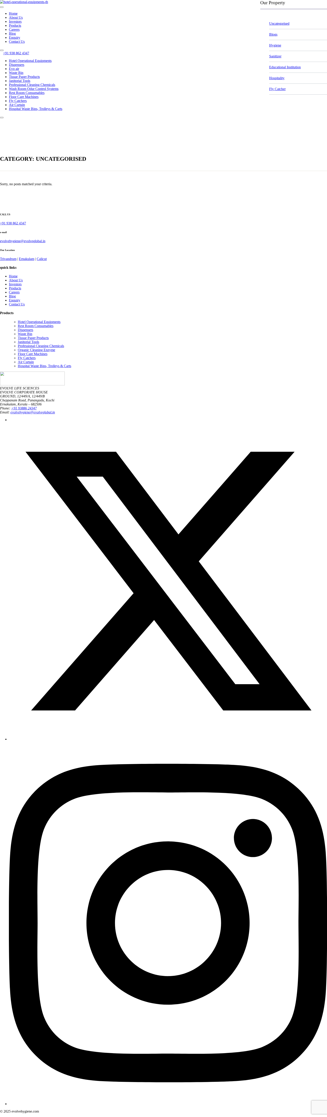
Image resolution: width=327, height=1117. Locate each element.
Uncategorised (279, 23)
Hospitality (277, 78)
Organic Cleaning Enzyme (36, 350)
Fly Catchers (18, 101)
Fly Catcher (277, 89)
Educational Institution (285, 67)
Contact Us (17, 41)
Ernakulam (26, 259)
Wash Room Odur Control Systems (34, 89)
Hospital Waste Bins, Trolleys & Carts (35, 109)
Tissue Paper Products (24, 77)
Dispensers (16, 65)
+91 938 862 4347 (16, 53)
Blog (12, 33)
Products (15, 25)
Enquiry (14, 37)
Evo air (14, 69)
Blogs (273, 34)
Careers (14, 29)
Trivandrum (8, 259)
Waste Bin (16, 73)
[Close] (2, 50)
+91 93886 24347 (24, 408)
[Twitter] (168, 739)
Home (13, 13)
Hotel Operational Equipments (30, 61)
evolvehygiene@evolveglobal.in (22, 241)
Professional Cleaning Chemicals (32, 85)
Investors (15, 21)
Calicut (42, 259)
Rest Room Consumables (26, 93)
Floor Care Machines (23, 97)
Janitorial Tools (19, 81)
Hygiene (275, 45)
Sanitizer (275, 56)
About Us (16, 17)
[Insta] (168, 1104)
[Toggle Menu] (2, 7)
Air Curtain (17, 105)
